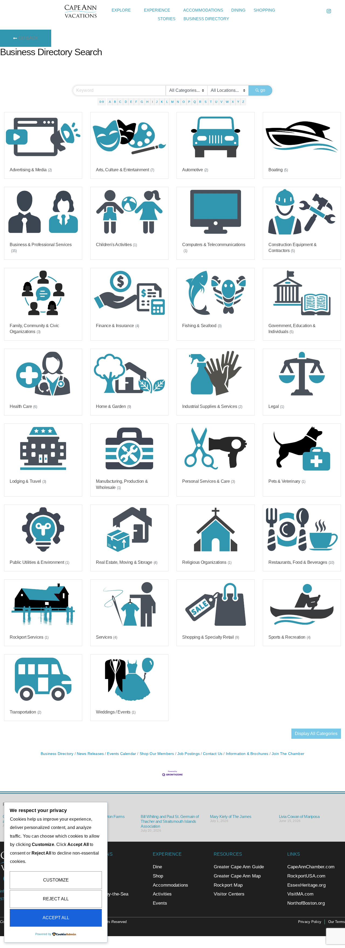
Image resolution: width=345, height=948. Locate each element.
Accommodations (203, 10)
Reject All (56, 899)
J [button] (157, 101)
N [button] (178, 101)
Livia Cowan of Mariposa (299, 816)
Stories (166, 18)
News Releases (90, 754)
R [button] (200, 101)
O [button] (183, 101)
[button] (288, 11)
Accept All (56, 917)
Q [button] (195, 101)
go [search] (262, 90)
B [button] (115, 101)
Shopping (264, 10)
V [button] (221, 101)
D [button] (126, 101)
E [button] (131, 101)
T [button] (211, 101)
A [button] (110, 101)
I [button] (152, 101)
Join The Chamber (288, 754)
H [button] (147, 101)
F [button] (136, 101)
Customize (56, 880)
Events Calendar (121, 754)
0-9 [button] (101, 101)
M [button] (172, 101)
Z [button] (243, 101)
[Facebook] (317, 11)
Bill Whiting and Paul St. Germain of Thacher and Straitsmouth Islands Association (170, 821)
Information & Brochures (247, 754)
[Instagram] (329, 11)
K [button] (162, 101)
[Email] (305, 11)
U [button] (216, 101)
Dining (238, 10)
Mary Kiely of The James (230, 816)
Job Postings (188, 754)
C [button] (120, 101)
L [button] (167, 101)
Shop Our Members (157, 754)
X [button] (233, 101)
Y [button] (238, 101)
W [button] (227, 101)
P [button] (189, 101)
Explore (121, 10)
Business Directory (206, 18)
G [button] (142, 101)
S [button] (205, 101)
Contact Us (212, 754)
